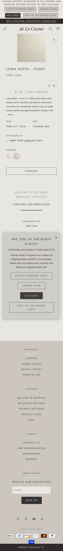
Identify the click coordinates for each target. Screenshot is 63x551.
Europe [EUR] (48, 9)
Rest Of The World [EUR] (40, 15)
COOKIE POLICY (31, 363)
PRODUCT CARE (32, 414)
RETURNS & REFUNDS (31, 403)
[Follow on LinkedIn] (41, 518)
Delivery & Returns (31, 192)
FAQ (31, 419)
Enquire (31, 171)
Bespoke (31, 459)
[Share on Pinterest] (53, 85)
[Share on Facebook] (49, 85)
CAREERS (31, 358)
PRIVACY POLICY (31, 369)
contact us (29, 140)
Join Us (31, 500)
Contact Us (31, 442)
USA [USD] (13, 15)
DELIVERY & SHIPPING (31, 397)
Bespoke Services (31, 196)
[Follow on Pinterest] (26, 518)
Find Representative (31, 448)
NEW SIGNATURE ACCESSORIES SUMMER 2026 (31, 21)
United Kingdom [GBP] (20, 9)
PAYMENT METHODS (31, 408)
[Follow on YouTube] (33, 518)
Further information (31, 204)
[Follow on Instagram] (18, 518)
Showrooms (31, 453)
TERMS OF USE (31, 374)
